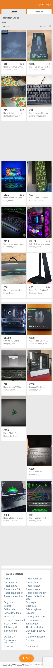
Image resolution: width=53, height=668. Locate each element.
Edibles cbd (10, 609)
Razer (7, 578)
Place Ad (39, 12)
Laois (14, 521)
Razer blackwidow (13, 596)
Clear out (8, 646)
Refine (42, 26)
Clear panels (32, 646)
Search (14, 12)
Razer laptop (10, 585)
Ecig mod (9, 602)
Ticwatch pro (10, 630)
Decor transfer (33, 620)
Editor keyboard (34, 609)
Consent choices (22, 666)
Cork (15, 247)
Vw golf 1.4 (9, 636)
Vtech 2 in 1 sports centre (35, 631)
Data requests (34, 664)
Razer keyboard (34, 578)
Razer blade (32, 582)
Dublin (14, 70)
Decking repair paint (14, 620)
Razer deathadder (13, 593)
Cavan (12, 390)
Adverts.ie (13, 4)
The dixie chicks (34, 627)
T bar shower (10, 623)
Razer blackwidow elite (35, 597)
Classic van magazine (10, 641)
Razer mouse (11, 582)
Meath (10, 201)
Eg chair (30, 613)
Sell (27, 658)
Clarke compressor (35, 636)
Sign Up (40, 5)
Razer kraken (33, 589)
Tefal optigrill (10, 627)
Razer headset (33, 585)
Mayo (39, 390)
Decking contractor (35, 616)
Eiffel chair (9, 616)
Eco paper (31, 602)
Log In (48, 5)
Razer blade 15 (12, 589)
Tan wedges (32, 623)
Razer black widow (36, 593)
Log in (23, 664)
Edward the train (12, 613)
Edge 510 (31, 606)
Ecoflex (7, 606)
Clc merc (30, 640)
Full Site (4, 664)
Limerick (43, 116)
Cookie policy (6, 666)
